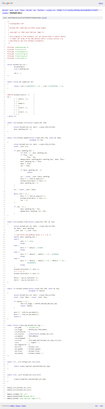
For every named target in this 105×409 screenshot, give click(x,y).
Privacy (18, 406)
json (101, 406)
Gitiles (12, 406)
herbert (41, 10)
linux (22, 10)
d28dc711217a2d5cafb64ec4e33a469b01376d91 (77, 10)
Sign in (101, 3)
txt (96, 406)
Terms (24, 406)
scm (16, 10)
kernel (5, 10)
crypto (5, 13)
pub (11, 10)
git (34, 10)
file (44, 18)
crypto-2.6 (50, 10)
